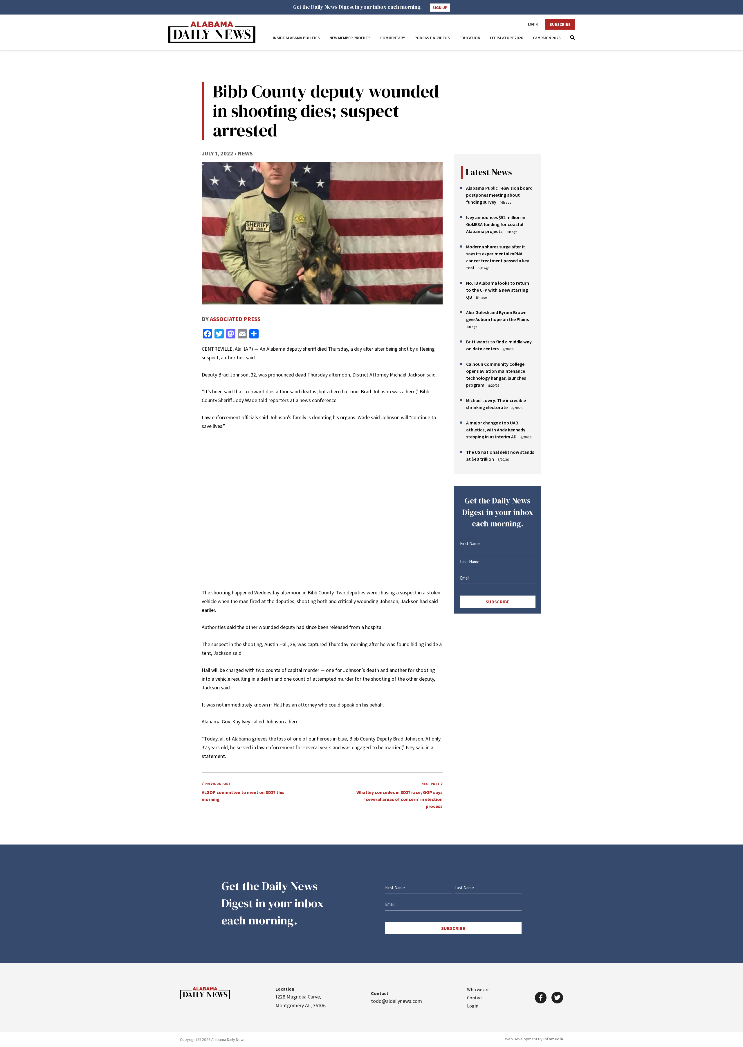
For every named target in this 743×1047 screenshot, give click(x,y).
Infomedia (553, 1038)
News (245, 153)
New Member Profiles (350, 37)
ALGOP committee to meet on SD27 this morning (243, 791)
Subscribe (560, 24)
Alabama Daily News (211, 32)
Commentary (392, 37)
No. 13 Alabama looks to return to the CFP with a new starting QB (497, 290)
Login (533, 24)
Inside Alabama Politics (296, 37)
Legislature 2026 (506, 37)
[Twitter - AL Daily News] (557, 997)
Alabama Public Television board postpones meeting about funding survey (499, 195)
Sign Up (440, 7)
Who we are (478, 989)
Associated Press (235, 318)
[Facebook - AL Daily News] (541, 997)
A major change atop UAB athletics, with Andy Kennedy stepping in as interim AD (495, 430)
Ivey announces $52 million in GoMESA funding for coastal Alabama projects (495, 224)
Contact (475, 998)
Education (469, 37)
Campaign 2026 (547, 37)
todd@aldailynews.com (396, 1001)
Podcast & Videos (432, 37)
